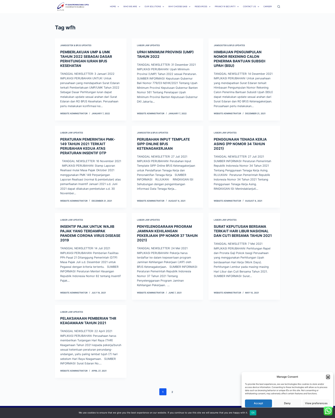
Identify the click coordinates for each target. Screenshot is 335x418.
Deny (287, 403)
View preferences (316, 403)
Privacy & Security (225, 6)
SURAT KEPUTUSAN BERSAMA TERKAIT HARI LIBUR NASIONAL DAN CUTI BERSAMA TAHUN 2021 (243, 231)
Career (267, 6)
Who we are (130, 6)
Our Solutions (153, 6)
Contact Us (249, 6)
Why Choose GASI (177, 6)
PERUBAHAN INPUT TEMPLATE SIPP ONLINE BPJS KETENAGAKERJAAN (163, 144)
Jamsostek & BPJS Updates (75, 45)
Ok (253, 412)
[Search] (278, 6)
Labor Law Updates (148, 45)
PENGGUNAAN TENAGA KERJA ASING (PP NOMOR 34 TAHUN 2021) (240, 144)
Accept (258, 403)
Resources (201, 6)
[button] (328, 377)
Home (113, 6)
